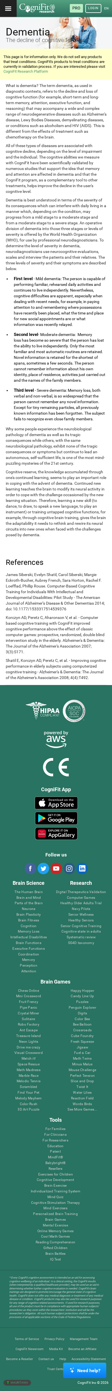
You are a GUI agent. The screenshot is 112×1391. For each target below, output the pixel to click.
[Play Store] (56, 818)
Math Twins (82, 1058)
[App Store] (56, 803)
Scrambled (28, 1087)
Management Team (84, 1339)
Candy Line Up (82, 996)
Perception (28, 965)
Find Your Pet (28, 1093)
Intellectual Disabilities (28, 937)
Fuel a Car (82, 1053)
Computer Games (81, 898)
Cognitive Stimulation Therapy (55, 1203)
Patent (55, 1151)
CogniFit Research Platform (25, 71)
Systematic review (81, 937)
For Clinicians (55, 1135)
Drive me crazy (28, 1047)
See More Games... (82, 1109)
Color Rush (28, 1104)
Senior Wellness (81, 915)
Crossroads (82, 1030)
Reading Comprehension (55, 1242)
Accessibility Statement (89, 1359)
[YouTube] (56, 868)
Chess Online (28, 991)
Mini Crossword (28, 996)
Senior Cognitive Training (81, 926)
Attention (28, 971)
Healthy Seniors (81, 920)
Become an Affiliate (82, 1349)
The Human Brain (28, 892)
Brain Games (55, 1220)
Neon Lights (28, 1042)
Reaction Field (82, 1098)
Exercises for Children (55, 1174)
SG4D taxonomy (81, 943)
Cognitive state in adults (81, 931)
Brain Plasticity (28, 915)
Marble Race (28, 1076)
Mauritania (19, 1382)
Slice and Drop (82, 1081)
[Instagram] (69, 868)
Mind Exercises (55, 1208)
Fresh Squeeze (82, 1042)
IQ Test (55, 1259)
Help (62, 1359)
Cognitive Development (55, 1180)
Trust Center (56, 1369)
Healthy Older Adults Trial (81, 903)
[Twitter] (43, 868)
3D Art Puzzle (28, 1109)
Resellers (56, 1169)
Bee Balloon (82, 1024)
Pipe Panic (28, 1008)
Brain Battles (55, 1254)
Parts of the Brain (29, 903)
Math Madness (28, 1070)
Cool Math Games (55, 1236)
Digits (82, 1013)
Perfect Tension (82, 1076)
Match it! (29, 1058)
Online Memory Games (55, 1231)
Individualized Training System (55, 1191)
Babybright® (55, 1163)
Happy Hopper (82, 991)
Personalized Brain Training (55, 1214)
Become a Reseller (19, 1359)
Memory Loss (28, 931)
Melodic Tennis (28, 1081)
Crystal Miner (28, 1013)
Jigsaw (82, 1047)
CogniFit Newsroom (30, 1349)
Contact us (46, 1359)
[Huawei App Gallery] (56, 833)
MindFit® (55, 1157)
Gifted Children (55, 1248)
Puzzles (82, 1002)
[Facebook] (30, 868)
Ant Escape (29, 1030)
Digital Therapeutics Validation (81, 892)
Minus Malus (82, 1064)
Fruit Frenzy (28, 1002)
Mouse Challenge (82, 1070)
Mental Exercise (55, 1225)
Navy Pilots (81, 909)
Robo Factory (28, 1024)
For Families (55, 1129)
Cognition (28, 926)
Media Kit (56, 1349)
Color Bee (82, 1019)
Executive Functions (28, 949)
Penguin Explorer (82, 1008)
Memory (28, 960)
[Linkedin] (82, 868)
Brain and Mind (28, 898)
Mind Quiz (55, 1197)
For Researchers (55, 1140)
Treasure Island (28, 1036)
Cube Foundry (82, 1036)
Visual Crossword (28, 1053)
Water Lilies (82, 1093)
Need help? (89, 1370)
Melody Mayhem (28, 1098)
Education (55, 1146)
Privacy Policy (54, 1339)
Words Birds (82, 1104)
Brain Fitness (28, 920)
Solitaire (28, 1019)
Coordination (28, 954)
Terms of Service (27, 1339)
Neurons (29, 909)
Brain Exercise (55, 1186)
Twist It (82, 1087)
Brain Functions (28, 943)
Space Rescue (29, 1064)
